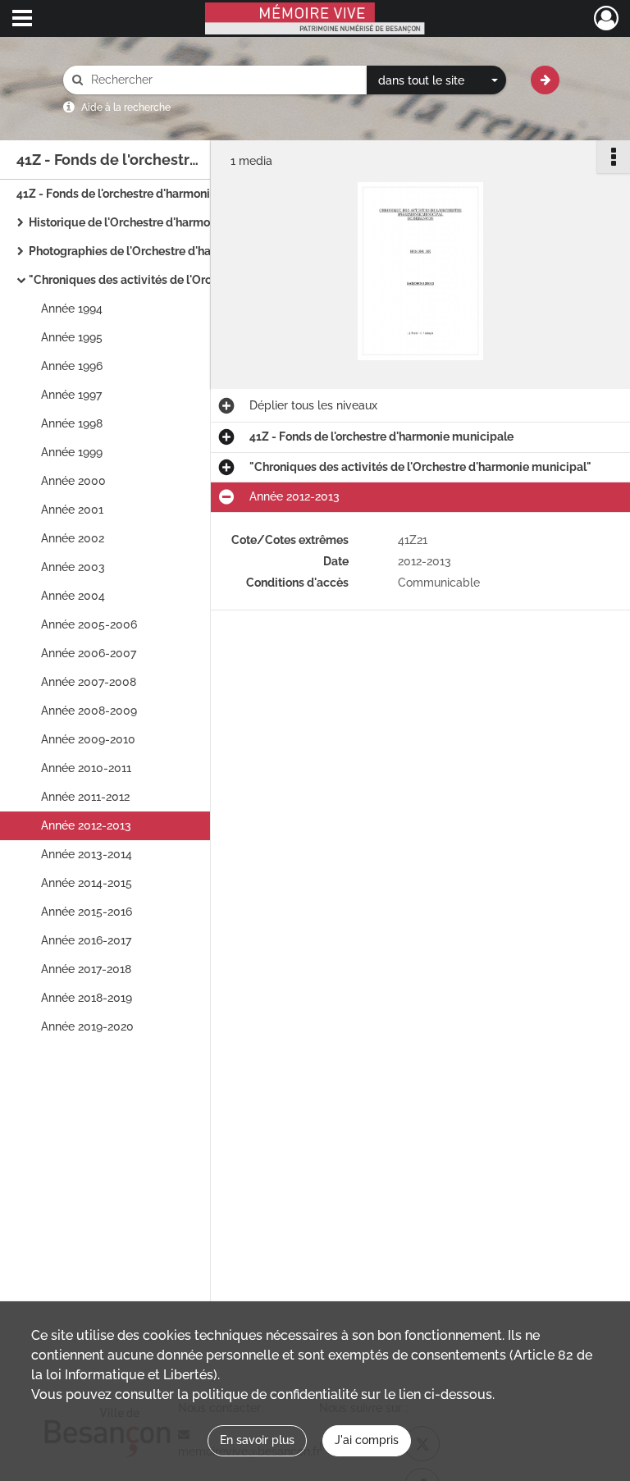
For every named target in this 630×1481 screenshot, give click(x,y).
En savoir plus (257, 1440)
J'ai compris (367, 1440)
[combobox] (436, 80)
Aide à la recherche (126, 107)
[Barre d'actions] (613, 156)
